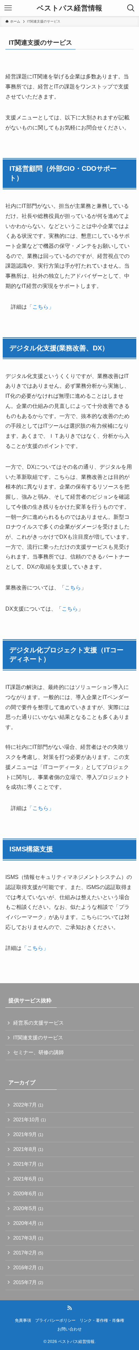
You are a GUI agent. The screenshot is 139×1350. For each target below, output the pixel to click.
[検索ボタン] (131, 8)
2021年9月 (28, 1134)
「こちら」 (40, 307)
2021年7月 (28, 1164)
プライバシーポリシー (55, 1320)
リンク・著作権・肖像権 (102, 1320)
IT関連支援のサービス (38, 1037)
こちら (73, 587)
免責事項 (23, 1320)
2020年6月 (28, 1193)
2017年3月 (28, 1238)
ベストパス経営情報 (69, 8)
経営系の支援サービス (38, 1023)
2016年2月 (28, 1267)
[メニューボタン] (8, 8)
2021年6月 (28, 1179)
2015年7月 (28, 1282)
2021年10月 (29, 1119)
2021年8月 (28, 1149)
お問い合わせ (69, 1329)
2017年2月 (28, 1253)
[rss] (69, 1308)
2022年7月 (28, 1105)
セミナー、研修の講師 (38, 1052)
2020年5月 (28, 1208)
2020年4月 (28, 1223)
